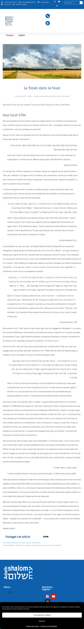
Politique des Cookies (32, 626)
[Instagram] (57, 6)
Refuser (42, 621)
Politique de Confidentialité (48, 626)
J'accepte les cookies (42, 615)
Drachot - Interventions (63, 96)
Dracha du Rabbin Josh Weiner (48, 96)
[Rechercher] (81, 2)
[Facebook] (47, 596)
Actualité (36, 96)
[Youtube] (53, 596)
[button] (44, 536)
